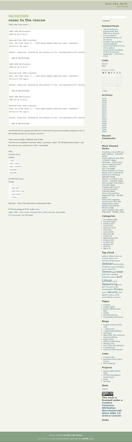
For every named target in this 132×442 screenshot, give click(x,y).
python (104, 292)
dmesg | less (109, 343)
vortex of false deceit (112, 350)
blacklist (105, 261)
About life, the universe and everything (113, 336)
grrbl (104, 274)
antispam (105, 258)
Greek (106, 226)
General (107, 222)
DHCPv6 (117, 264)
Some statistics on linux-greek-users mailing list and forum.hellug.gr (113, 173)
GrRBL (106, 313)
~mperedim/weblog (112, 331)
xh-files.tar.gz (15, 154)
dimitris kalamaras (111, 341)
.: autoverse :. (109, 329)
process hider (35, 212)
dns (122, 264)
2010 (104, 119)
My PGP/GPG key (110, 315)
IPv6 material (109, 363)
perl (104, 287)
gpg (114, 272)
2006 (104, 127)
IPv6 (105, 230)
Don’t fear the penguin (113, 345)
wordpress (117, 297)
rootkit (44, 212)
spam (105, 295)
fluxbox (104, 269)
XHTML (85, 439)
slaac (120, 292)
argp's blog (108, 339)
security (51, 212)
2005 (104, 129)
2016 (104, 107)
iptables (113, 277)
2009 (104, 121)
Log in (105, 389)
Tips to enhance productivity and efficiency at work (111, 31)
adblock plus (114, 256)
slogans (106, 244)
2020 (104, 101)
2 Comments (15, 215)
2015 (104, 109)
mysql (114, 281)
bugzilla (117, 261)
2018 (104, 103)
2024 (104, 98)
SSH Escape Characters (112, 183)
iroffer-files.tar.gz (17, 179)
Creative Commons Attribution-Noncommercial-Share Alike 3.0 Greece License (112, 409)
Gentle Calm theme (73, 435)
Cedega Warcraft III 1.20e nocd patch (110, 188)
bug (112, 260)
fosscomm (112, 269)
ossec (25, 25)
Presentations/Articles (113, 317)
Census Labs (109, 357)
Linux (37, 209)
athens (111, 258)
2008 (104, 123)
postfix (116, 287)
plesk (111, 287)
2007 (104, 125)
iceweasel (114, 274)
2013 (104, 113)
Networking (108, 238)
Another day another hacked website (112, 43)
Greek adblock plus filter (113, 158)
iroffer (35, 145)
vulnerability (60, 212)
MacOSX (107, 234)
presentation (108, 289)
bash (116, 258)
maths (106, 236)
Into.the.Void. (116, 3)
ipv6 (119, 276)
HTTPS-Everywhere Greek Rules (112, 376)
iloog (105, 379)
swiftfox (111, 295)
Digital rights (109, 307)
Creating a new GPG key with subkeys (113, 153)
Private (106, 242)
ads (120, 256)
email (105, 267)
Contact (106, 305)
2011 (104, 117)
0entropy (107, 333)
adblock (105, 256)
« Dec (104, 91)
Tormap (106, 381)
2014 (104, 111)
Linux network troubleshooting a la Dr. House (112, 37)
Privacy (106, 240)
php (107, 287)
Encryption (108, 219)
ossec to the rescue (27, 20)
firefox (120, 267)
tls (115, 295)
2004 (104, 132)
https (108, 274)
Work (105, 248)
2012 (104, 115)
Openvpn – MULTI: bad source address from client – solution (112, 164)
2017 (104, 105)
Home (105, 64)
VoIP (105, 246)
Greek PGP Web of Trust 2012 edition (114, 47)
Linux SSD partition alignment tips (110, 194)
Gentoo (106, 224)
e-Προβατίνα (109, 347)
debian (107, 264)
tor (118, 295)
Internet (106, 228)
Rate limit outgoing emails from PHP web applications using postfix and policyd (111, 202)
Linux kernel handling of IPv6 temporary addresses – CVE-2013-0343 (113, 53)
